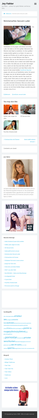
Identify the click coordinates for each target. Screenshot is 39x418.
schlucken (11, 341)
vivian (22, 348)
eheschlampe (18, 325)
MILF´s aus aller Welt (10, 270)
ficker (12, 328)
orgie (8, 334)
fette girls (23, 325)
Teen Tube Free (9, 368)
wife (33, 348)
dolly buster (9, 325)
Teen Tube (7, 365)
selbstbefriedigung (19, 341)
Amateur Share (9, 359)
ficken (9, 328)
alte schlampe (7, 316)
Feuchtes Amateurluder (10, 132)
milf (6, 334)
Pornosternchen (20, 338)
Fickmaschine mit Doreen (11, 257)
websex (30, 348)
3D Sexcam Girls (25, 116)
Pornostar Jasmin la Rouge (12, 286)
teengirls (16, 348)
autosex (10, 322)
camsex (22, 323)
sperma (11, 348)
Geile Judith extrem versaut (12, 251)
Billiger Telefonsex (10, 362)
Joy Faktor (8, 3)
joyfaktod (21, 331)
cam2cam (15, 94)
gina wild (21, 328)
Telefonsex (8, 375)
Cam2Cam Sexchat (25, 70)
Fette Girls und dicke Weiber (12, 266)
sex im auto (16, 344)
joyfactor (13, 331)
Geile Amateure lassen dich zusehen (14, 241)
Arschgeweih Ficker (10, 276)
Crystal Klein (8, 279)
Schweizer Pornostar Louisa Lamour (14, 260)
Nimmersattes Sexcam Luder (12, 254)
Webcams (8, 13)
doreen (13, 325)
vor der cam (26, 348)
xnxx (6, 378)
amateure (12, 316)
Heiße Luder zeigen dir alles (12, 244)
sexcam (25, 341)
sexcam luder (22, 94)
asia (13, 319)
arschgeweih (9, 319)
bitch (15, 323)
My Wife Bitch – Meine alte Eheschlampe (15, 273)
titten (19, 348)
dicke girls (26, 323)
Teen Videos (8, 371)
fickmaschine (16, 328)
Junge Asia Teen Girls (10, 263)
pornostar (11, 337)
